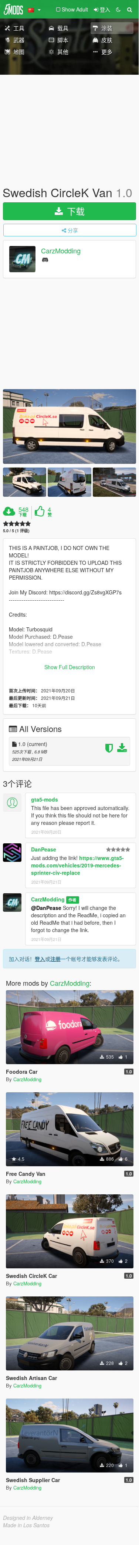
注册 (55, 958)
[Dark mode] (118, 9)
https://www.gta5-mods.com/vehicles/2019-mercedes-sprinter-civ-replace (77, 865)
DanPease (43, 849)
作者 (72, 900)
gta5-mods (44, 799)
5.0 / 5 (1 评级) (16, 531)
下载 (74, 211)
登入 (40, 958)
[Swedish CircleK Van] (69, 426)
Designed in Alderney (28, 1517)
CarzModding (61, 251)
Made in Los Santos (26, 1525)
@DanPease (46, 907)
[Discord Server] (45, 259)
